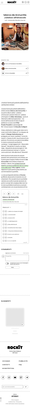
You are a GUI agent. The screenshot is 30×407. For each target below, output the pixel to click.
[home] (12, 2)
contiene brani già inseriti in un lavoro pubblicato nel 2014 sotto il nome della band (14, 165)
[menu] (2, 2)
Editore (14, 395)
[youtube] (15, 377)
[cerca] (25, 2)
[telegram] (27, 377)
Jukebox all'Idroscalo (8, 199)
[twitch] (21, 377)
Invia (12, 267)
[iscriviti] (26, 386)
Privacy (0, 400)
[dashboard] (28, 2)
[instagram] (9, 377)
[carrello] (23, 2)
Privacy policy (19, 401)
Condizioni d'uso (11, 401)
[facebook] (3, 377)
